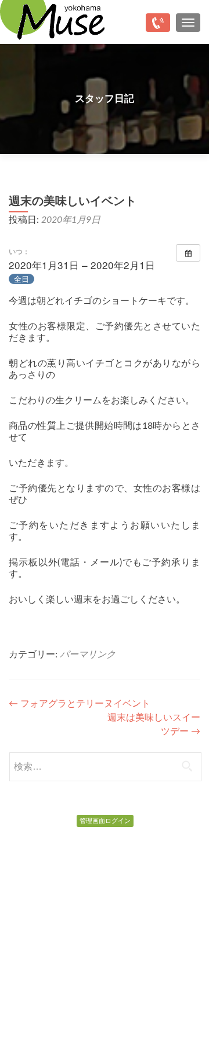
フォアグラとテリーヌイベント (79, 703)
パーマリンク (88, 654)
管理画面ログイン (105, 821)
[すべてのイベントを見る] (188, 253)
